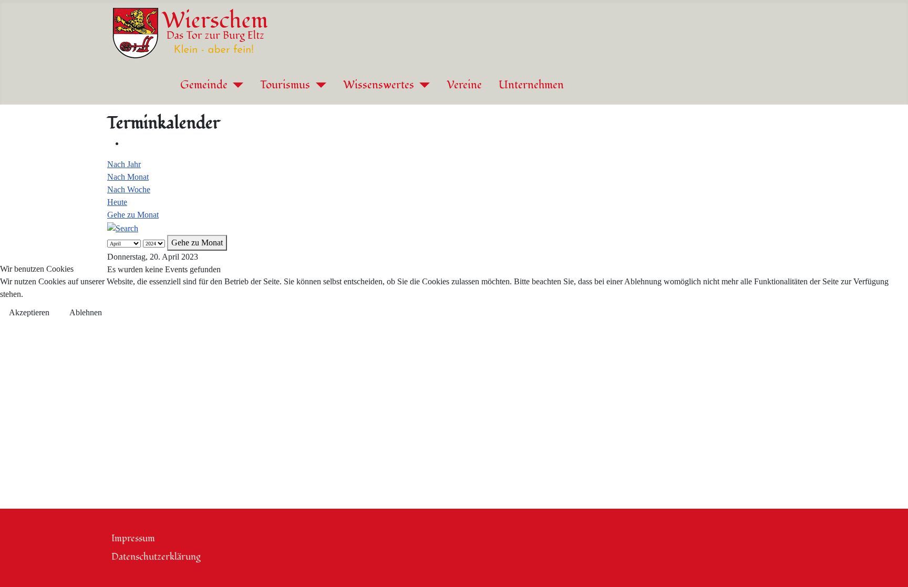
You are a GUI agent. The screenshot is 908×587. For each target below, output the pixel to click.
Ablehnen (85, 312)
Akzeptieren (29, 312)
